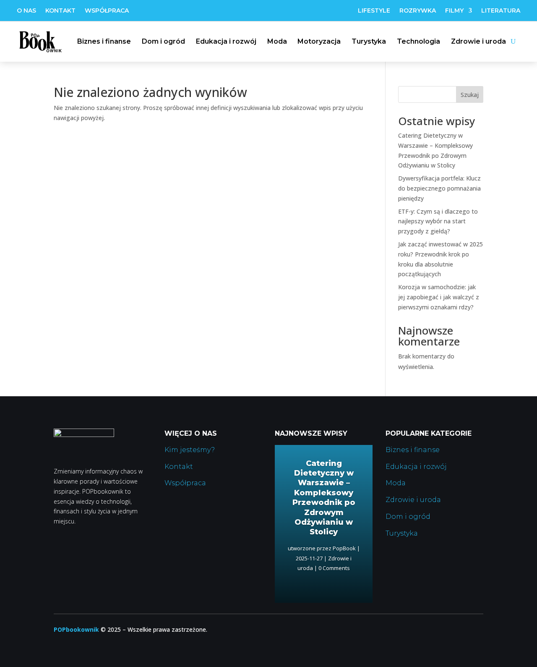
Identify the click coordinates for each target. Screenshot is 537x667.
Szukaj (470, 95)
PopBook (344, 548)
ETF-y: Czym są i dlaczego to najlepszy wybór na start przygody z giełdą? (438, 221)
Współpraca (107, 11)
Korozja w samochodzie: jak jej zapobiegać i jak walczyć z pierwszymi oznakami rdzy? (438, 297)
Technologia (418, 41)
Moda (277, 41)
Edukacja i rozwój (226, 41)
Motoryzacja (319, 41)
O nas (26, 11)
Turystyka (369, 41)
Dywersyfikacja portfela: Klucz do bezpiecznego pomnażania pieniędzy (439, 188)
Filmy (454, 11)
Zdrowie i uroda (478, 41)
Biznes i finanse (104, 41)
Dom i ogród (163, 41)
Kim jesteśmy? (189, 450)
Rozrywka (417, 11)
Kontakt (60, 11)
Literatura (500, 11)
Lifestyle (374, 11)
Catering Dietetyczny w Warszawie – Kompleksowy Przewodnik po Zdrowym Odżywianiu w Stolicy (323, 498)
